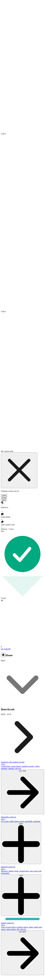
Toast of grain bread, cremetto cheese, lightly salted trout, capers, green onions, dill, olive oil (21, 928)
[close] (19, 470)
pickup (4, 498)
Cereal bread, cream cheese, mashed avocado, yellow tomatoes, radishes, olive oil (20, 767)
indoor (4, 500)
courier (4, 495)
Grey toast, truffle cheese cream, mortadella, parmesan (20, 821)
